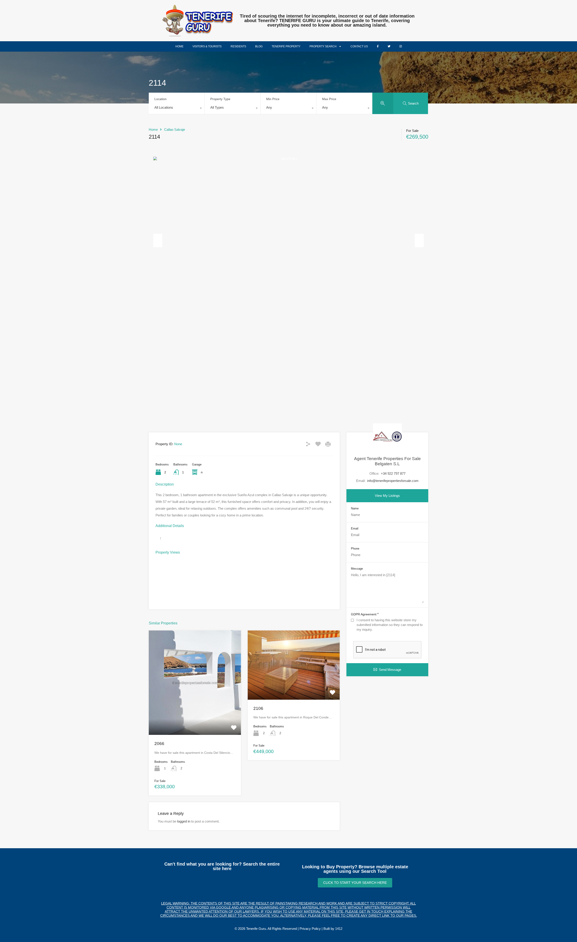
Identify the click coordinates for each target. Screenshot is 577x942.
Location (160, 99)
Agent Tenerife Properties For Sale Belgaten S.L (387, 461)
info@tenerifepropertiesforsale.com (393, 481)
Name (355, 508)
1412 (338, 929)
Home (153, 129)
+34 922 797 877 (393, 473)
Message (357, 568)
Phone (355, 548)
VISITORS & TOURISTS (207, 46)
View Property (195, 714)
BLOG (259, 46)
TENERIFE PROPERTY (286, 46)
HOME (179, 46)
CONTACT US (359, 46)
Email (354, 528)
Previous (157, 240)
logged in (183, 821)
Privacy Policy (310, 929)
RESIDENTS (238, 46)
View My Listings (387, 495)
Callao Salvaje (174, 129)
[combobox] (176, 108)
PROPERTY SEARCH (323, 46)
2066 (159, 743)
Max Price (329, 99)
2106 (258, 708)
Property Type (220, 99)
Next (419, 240)
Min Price (272, 99)
